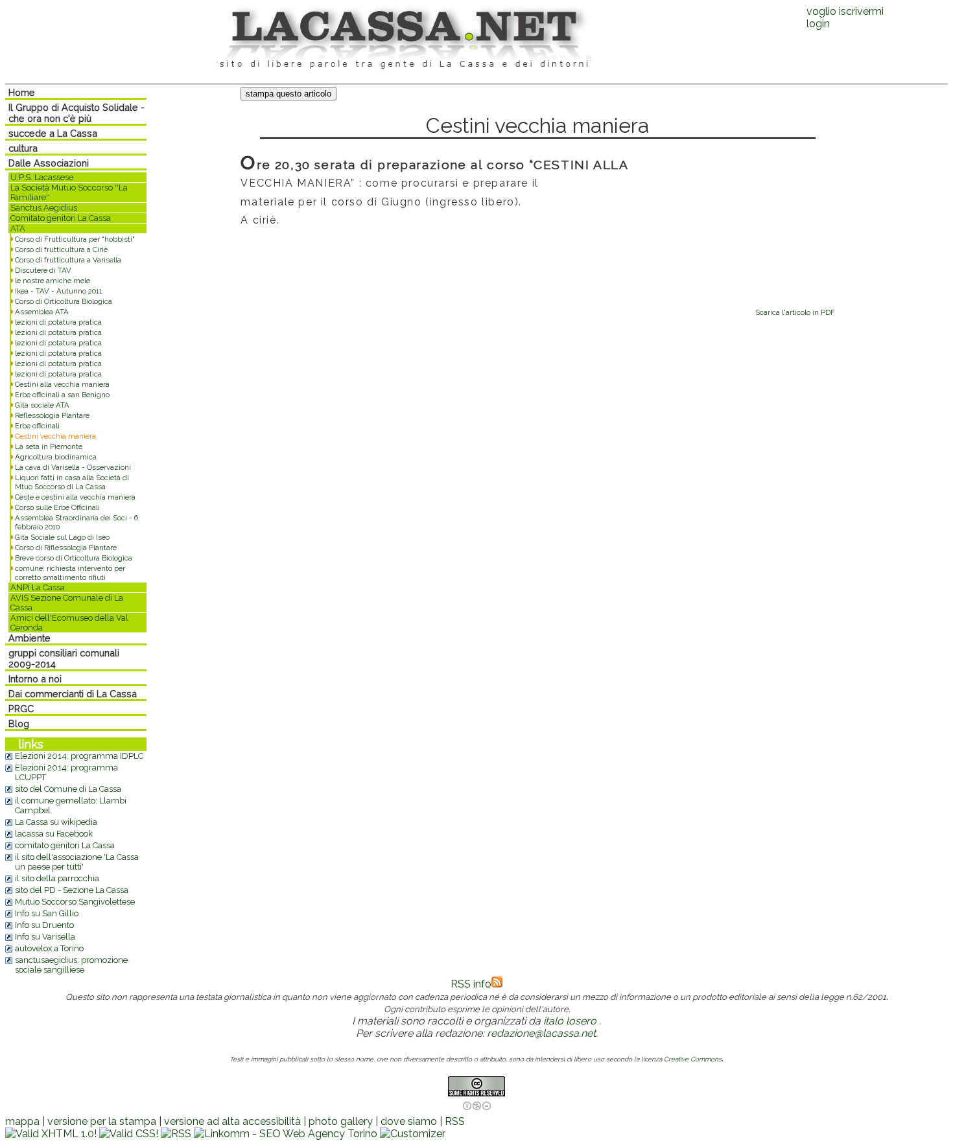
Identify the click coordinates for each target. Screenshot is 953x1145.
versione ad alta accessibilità (232, 1121)
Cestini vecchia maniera (55, 436)
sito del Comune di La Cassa (68, 789)
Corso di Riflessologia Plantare (66, 547)
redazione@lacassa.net (541, 1033)
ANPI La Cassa (37, 587)
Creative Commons (693, 1059)
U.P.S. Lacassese (41, 177)
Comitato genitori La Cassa (60, 218)
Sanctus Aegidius (43, 208)
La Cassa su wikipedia (56, 822)
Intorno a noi (35, 678)
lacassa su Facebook (54, 834)
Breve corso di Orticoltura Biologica (73, 557)
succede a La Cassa (52, 133)
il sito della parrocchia (57, 878)
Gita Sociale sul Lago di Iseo (62, 537)
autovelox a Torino (49, 948)
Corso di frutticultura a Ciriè (61, 249)
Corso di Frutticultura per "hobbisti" (75, 239)
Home (21, 92)
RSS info (471, 984)
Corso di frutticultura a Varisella (68, 259)
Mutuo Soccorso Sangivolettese (75, 902)
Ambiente (29, 637)
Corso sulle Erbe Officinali (57, 507)
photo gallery (341, 1121)
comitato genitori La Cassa (65, 845)
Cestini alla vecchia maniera (62, 384)
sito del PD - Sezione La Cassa (71, 890)
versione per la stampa (101, 1121)
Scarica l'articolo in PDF (795, 312)
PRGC (21, 708)
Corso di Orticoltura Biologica (63, 301)
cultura (23, 148)
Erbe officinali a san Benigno (62, 394)
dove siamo (409, 1121)
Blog (18, 723)
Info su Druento (44, 925)
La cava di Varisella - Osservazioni (73, 467)
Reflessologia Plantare (52, 415)
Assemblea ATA (42, 311)
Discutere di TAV (43, 270)
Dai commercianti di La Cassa (72, 693)
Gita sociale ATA (42, 405)
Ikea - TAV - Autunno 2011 (58, 290)
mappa (22, 1121)
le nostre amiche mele (52, 280)
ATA (17, 228)
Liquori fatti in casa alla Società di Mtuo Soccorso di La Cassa (72, 482)
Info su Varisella (45, 937)
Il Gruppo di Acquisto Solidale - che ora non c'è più (76, 113)
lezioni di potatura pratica (58, 322)
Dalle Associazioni (48, 162)
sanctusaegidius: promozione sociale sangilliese (71, 965)
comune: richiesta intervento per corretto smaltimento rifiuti (70, 573)
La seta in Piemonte (48, 446)
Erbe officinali (37, 425)
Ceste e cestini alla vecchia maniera (75, 497)
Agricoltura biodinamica (56, 456)
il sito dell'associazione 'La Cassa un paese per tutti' (77, 862)
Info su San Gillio (46, 913)
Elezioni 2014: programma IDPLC (79, 756)
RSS (455, 1121)
